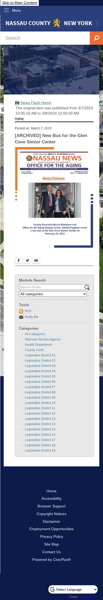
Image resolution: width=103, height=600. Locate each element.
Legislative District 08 (40, 392)
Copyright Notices (51, 514)
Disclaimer (51, 521)
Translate (87, 597)
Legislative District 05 (40, 376)
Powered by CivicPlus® (51, 559)
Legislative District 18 (40, 445)
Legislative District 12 (40, 413)
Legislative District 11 (40, 408)
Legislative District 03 (40, 365)
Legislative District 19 (40, 450)
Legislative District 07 (40, 387)
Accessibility (51, 498)
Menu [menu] (16, 10)
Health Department (38, 344)
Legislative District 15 (40, 429)
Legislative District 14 (40, 424)
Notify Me (31, 317)
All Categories (35, 334)
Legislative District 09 (40, 397)
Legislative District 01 (40, 355)
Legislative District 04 (40, 371)
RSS (28, 311)
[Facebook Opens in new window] (18, 261)
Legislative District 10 (40, 402)
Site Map (51, 544)
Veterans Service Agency (42, 339)
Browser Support (51, 506)
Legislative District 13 (40, 418)
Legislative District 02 (40, 360)
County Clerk (34, 350)
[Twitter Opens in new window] (27, 261)
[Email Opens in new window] (36, 261)
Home (51, 491)
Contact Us (51, 552)
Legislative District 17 (40, 440)
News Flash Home (36, 103)
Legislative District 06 (40, 381)
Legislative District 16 (40, 434)
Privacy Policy (51, 536)
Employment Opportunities (51, 529)
